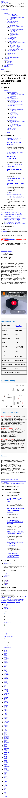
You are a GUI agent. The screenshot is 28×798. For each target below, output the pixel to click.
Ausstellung (9, 61)
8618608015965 (7, 647)
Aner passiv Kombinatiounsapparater (15, 49)
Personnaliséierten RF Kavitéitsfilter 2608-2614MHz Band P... (13, 555)
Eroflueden (6, 66)
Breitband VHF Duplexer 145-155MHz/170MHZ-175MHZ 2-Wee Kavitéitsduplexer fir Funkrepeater (13, 481)
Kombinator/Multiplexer (12, 21)
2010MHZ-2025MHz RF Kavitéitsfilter (14, 483)
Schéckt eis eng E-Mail (6, 251)
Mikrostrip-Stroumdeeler (15, 46)
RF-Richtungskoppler (17, 599)
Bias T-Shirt (9, 19)
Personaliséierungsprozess (13, 57)
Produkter (6, 13)
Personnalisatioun (8, 56)
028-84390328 (4, 9)
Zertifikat (9, 62)
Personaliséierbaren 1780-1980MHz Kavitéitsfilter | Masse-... (14, 499)
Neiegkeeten (6, 58)
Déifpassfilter (13, 31)
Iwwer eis (6, 60)
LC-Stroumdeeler (14, 45)
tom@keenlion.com (8, 564)
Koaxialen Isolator (11, 52)
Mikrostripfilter (13, 33)
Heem (5, 11)
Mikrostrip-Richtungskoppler (16, 26)
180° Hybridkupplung (6, 599)
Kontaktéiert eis (7, 65)
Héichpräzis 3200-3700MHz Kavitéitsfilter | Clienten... (15, 532)
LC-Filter (12, 35)
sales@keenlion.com (8, 633)
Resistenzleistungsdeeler (15, 48)
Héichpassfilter (13, 37)
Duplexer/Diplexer (11, 38)
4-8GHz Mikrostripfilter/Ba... (15, 197)
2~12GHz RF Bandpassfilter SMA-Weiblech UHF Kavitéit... (15, 510)
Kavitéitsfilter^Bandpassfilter (16, 29)
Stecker (8, 54)
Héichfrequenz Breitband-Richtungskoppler (16, 24)
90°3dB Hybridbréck (12, 14)
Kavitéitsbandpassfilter (10, 268)
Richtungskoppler (11, 22)
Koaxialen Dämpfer (11, 50)
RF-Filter (9, 27)
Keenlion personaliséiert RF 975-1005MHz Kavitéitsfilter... (15, 543)
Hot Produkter (11, 597)
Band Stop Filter (13, 30)
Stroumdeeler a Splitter (12, 41)
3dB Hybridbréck (14, 15)
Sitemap (17, 597)
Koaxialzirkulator (11, 53)
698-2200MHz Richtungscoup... (12, 157)
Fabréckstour (10, 64)
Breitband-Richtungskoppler (13, 602)
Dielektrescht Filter (14, 34)
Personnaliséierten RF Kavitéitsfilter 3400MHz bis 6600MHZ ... (15, 521)
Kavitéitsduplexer (14, 39)
